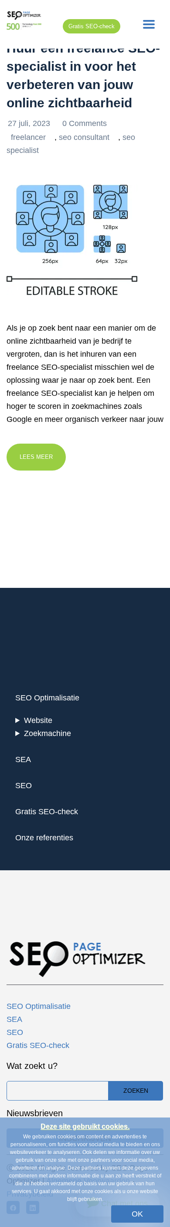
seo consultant (84, 137)
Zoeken (135, 1090)
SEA (23, 759)
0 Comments (84, 123)
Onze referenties (44, 837)
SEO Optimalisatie (47, 697)
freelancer (28, 137)
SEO (23, 785)
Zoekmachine (47, 733)
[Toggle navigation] (149, 24)
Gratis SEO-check (91, 26)
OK (137, 1214)
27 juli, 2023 (30, 123)
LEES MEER (36, 457)
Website (38, 720)
